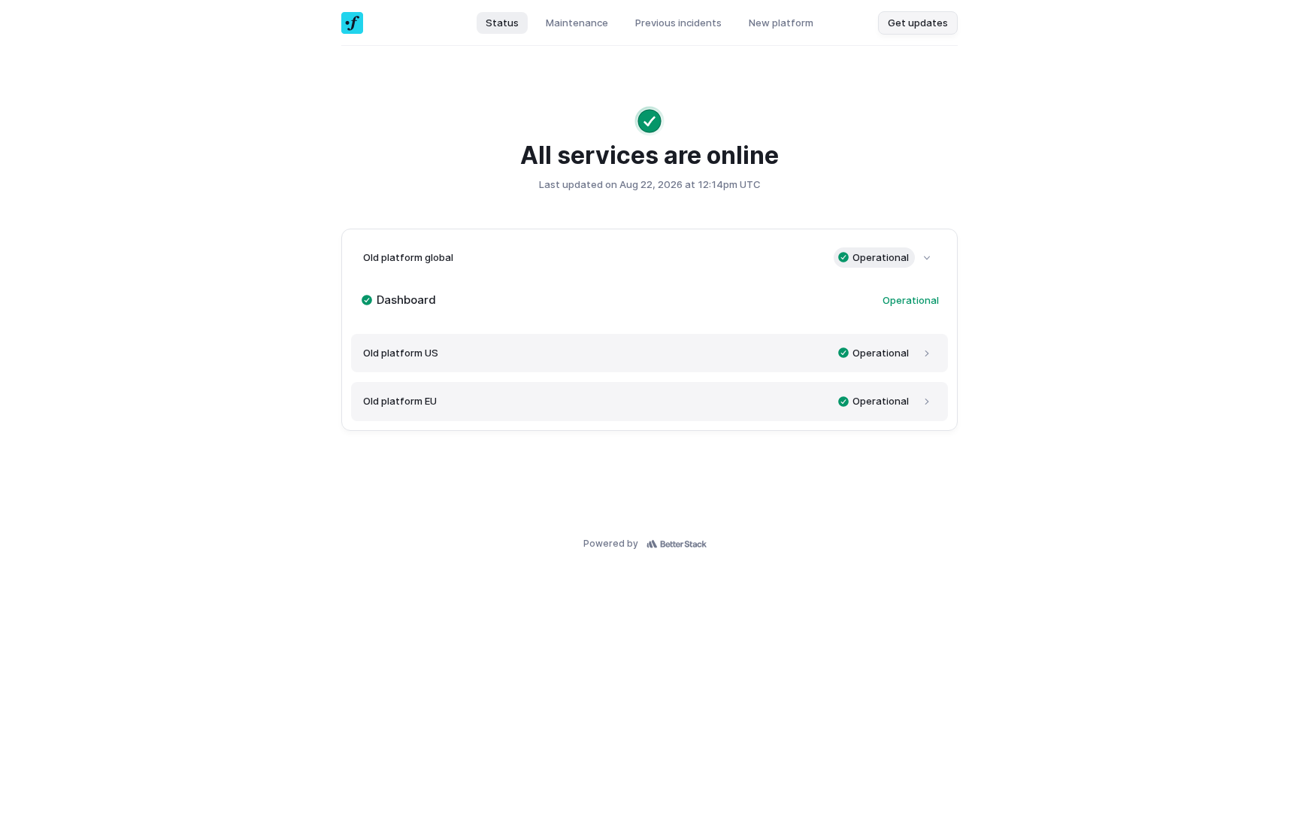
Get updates (918, 23)
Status (502, 23)
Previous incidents (678, 23)
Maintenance (577, 23)
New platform (781, 23)
